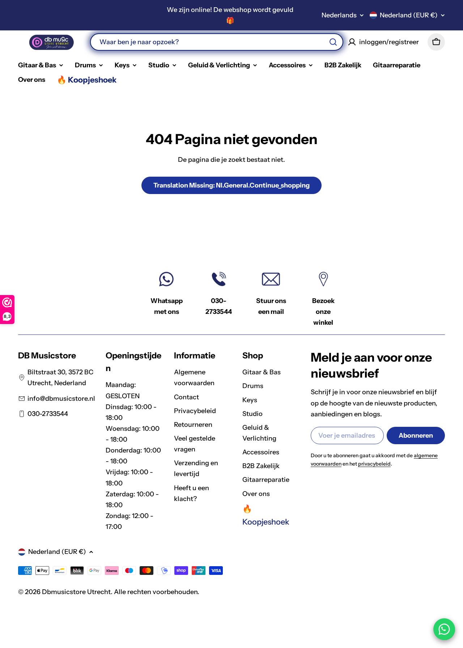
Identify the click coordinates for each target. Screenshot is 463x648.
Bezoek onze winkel (323, 312)
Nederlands (339, 15)
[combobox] (216, 42)
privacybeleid (374, 463)
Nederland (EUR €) (409, 15)
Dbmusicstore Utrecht (76, 592)
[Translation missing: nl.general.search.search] (333, 42)
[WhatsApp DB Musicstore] (444, 629)
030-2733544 (47, 414)
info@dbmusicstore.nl (61, 399)
